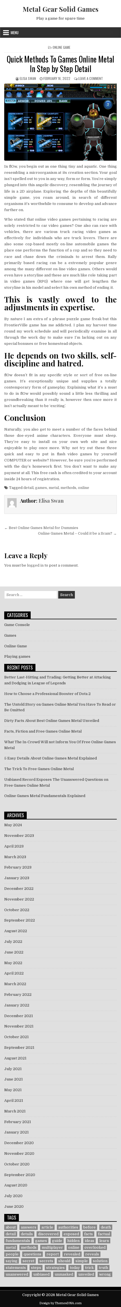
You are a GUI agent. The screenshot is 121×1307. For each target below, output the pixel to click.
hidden (73, 1241)
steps (36, 1268)
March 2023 (15, 857)
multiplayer (52, 1247)
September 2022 (19, 920)
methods (68, 488)
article (47, 1227)
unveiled (86, 1274)
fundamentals (18, 1241)
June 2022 (13, 952)
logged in (35, 565)
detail (28, 488)
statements (16, 1268)
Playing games (17, 656)
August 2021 (15, 1058)
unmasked (64, 1274)
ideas (89, 1241)
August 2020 (15, 1185)
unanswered (17, 1274)
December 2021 (18, 1016)
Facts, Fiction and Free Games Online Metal (43, 731)
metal (54, 488)
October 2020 (17, 1164)
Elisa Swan (28, 78)
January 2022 (16, 1005)
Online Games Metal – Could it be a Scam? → (77, 533)
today (75, 1268)
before (89, 1227)
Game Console (17, 625)
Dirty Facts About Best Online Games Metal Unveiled (51, 721)
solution (100, 1261)
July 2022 (13, 941)
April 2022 (14, 973)
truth (103, 1268)
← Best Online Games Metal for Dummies (41, 528)
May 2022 (13, 963)
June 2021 (13, 1079)
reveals (92, 1254)
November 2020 (19, 1153)
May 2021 (13, 1090)
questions (32, 1254)
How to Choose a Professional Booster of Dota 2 (47, 694)
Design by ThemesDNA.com (60, 1303)
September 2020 (19, 1175)
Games (10, 635)
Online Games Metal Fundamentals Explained (44, 796)
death (106, 1227)
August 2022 (15, 931)
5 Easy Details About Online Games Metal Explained (50, 758)
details (27, 1234)
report (52, 1254)
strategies (55, 1268)
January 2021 (16, 1132)
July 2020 (13, 1196)
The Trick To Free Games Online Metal (39, 769)
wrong (105, 1274)
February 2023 (18, 867)
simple (81, 1261)
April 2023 (14, 846)
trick (89, 1268)
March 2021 (15, 1111)
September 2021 (19, 1047)
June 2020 (14, 1206)
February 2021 (17, 1122)
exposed (71, 1234)
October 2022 (16, 910)
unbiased (41, 1274)
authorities (68, 1227)
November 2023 (19, 835)
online (83, 488)
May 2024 (13, 825)
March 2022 (15, 984)
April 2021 (13, 1100)
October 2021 (16, 1037)
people (12, 1254)
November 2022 (19, 899)
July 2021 (13, 1069)
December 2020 (19, 1143)
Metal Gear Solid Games (60, 8)
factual (104, 1234)
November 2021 (18, 1026)
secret (28, 1261)
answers (28, 1227)
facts (88, 1234)
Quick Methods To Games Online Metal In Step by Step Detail (60, 63)
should (64, 1261)
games (41, 488)
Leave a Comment (90, 78)
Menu (15, 32)
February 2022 (18, 994)
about (11, 1227)
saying (11, 1261)
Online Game (61, 47)
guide (57, 1241)
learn (104, 1241)
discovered (48, 1234)
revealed (72, 1254)
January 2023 (16, 878)
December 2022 (18, 888)
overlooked (95, 1247)
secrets (46, 1261)
